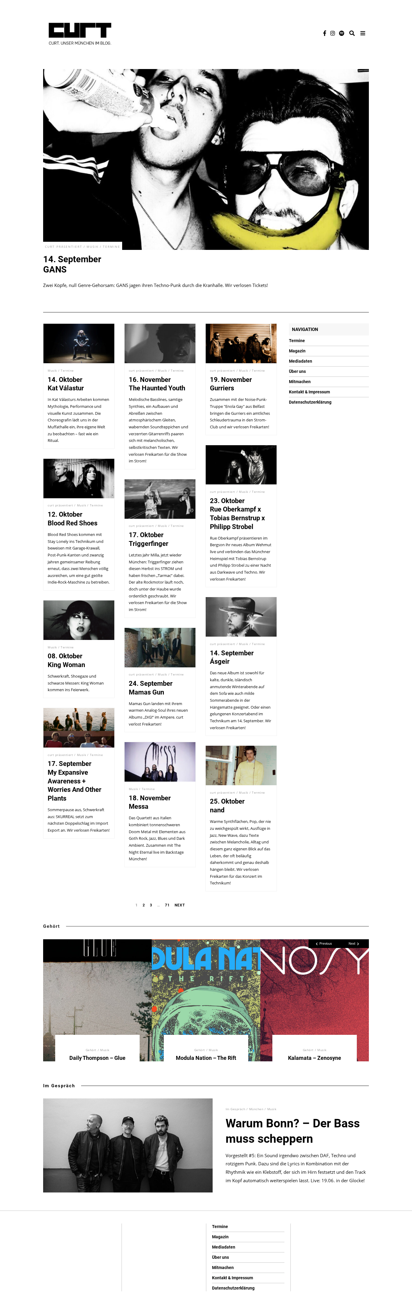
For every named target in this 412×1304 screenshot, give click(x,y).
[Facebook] (325, 33)
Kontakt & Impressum (309, 391)
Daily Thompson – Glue (97, 1057)
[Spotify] (342, 33)
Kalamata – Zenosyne (314, 1057)
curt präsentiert (63, 246)
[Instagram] (333, 33)
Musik (93, 246)
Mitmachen (300, 381)
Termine (111, 246)
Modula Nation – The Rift (206, 1057)
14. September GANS (72, 264)
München (256, 1109)
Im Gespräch (59, 1085)
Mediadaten (300, 361)
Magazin (297, 350)
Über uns (297, 371)
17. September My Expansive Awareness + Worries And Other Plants (74, 781)
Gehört (51, 926)
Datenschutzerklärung (310, 402)
